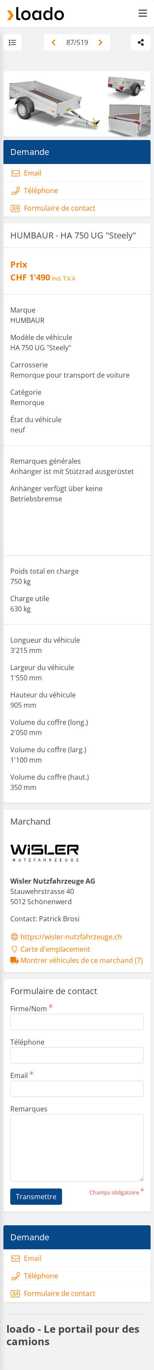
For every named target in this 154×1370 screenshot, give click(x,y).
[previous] (53, 42)
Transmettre (36, 1196)
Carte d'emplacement (54, 949)
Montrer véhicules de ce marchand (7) (81, 960)
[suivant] (100, 42)
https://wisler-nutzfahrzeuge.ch (70, 936)
